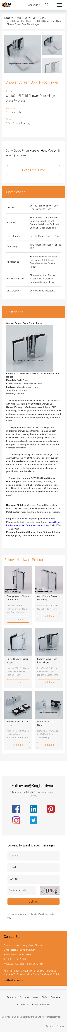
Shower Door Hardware (36, 18)
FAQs (44, 997)
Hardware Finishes (41, 1004)
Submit (33, 901)
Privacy (49, 1026)
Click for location (15, 980)
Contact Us (22, 1004)
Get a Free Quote (33, 170)
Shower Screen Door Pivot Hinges (23, 24)
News (35, 997)
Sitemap (61, 1026)
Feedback (55, 997)
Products (11, 997)
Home (18, 18)
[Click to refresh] (50, 890)
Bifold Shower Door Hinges (50, 21)
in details (18, 619)
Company (24, 997)
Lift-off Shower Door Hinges (19, 21)
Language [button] (32, 4)
